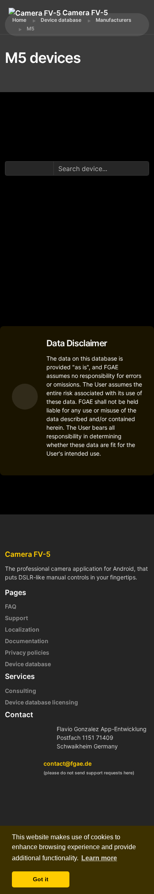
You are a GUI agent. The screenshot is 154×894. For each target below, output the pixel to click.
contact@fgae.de (68, 763)
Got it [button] (40, 879)
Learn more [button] (99, 858)
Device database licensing (41, 702)
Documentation (26, 640)
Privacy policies (27, 652)
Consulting (20, 690)
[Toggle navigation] (45, 24)
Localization (22, 629)
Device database (28, 663)
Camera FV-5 (84, 12)
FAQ (10, 606)
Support (16, 617)
